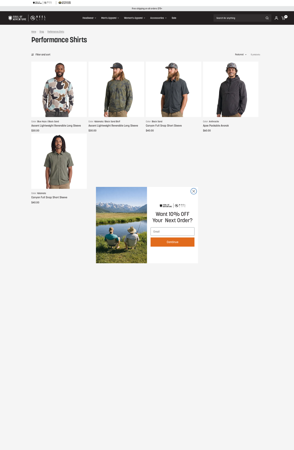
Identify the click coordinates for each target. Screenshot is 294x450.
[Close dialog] (194, 191)
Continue (172, 242)
